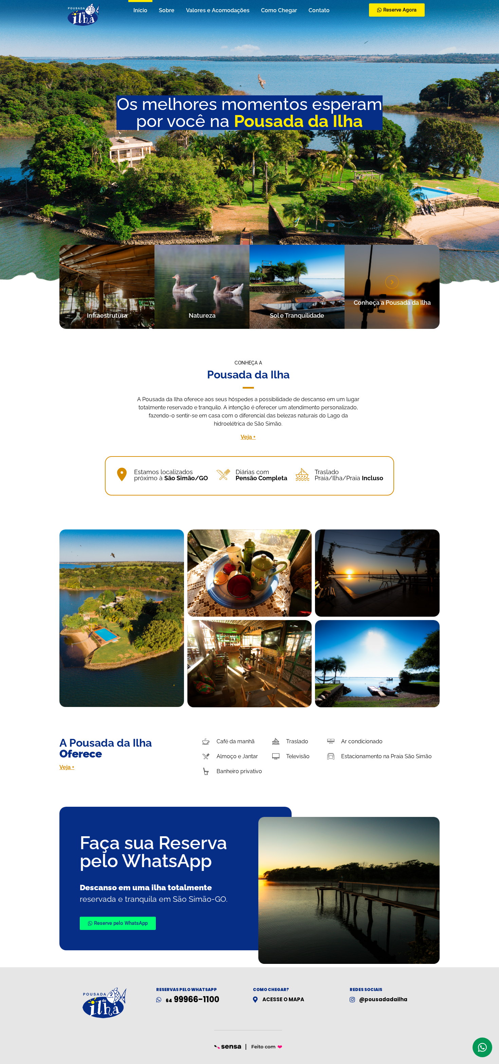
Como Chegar (279, 10)
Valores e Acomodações (218, 10)
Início (140, 10)
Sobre (166, 10)
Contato (319, 10)
